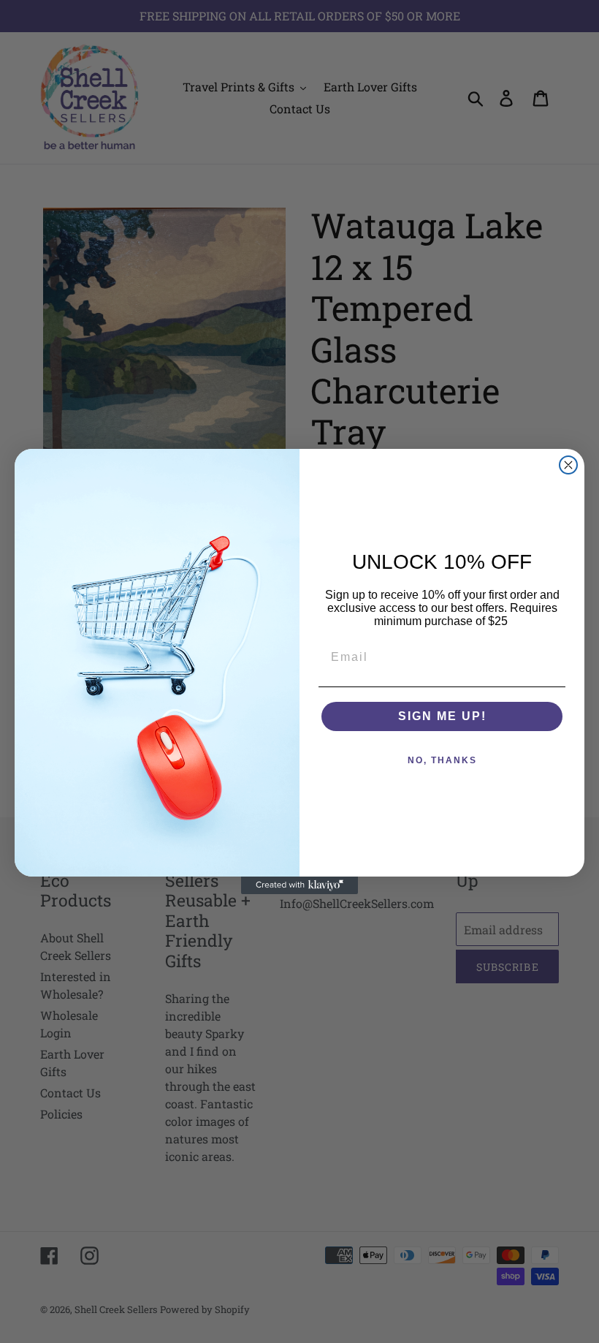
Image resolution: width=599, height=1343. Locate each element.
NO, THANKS (442, 760)
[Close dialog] (568, 465)
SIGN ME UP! (442, 716)
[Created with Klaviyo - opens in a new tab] (299, 885)
